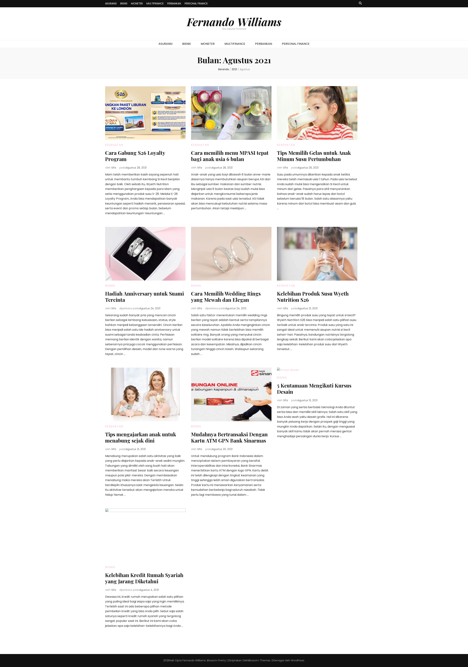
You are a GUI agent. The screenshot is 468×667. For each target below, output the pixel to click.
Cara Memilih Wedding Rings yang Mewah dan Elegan (226, 296)
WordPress (297, 660)
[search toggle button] (360, 3)
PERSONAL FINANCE (196, 3)
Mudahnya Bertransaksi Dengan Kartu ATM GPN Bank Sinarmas (229, 437)
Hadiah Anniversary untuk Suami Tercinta (144, 296)
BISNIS (123, 3)
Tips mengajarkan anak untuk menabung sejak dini (140, 437)
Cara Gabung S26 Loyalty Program (135, 155)
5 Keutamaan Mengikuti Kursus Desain (314, 388)
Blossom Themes (259, 660)
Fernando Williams (234, 21)
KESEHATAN (114, 145)
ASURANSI (111, 3)
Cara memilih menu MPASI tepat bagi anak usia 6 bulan (230, 155)
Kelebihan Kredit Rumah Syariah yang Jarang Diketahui (144, 578)
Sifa (113, 167)
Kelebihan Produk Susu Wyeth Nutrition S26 (313, 296)
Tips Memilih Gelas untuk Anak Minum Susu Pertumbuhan (314, 155)
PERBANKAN (174, 3)
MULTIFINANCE (155, 3)
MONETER (137, 3)
